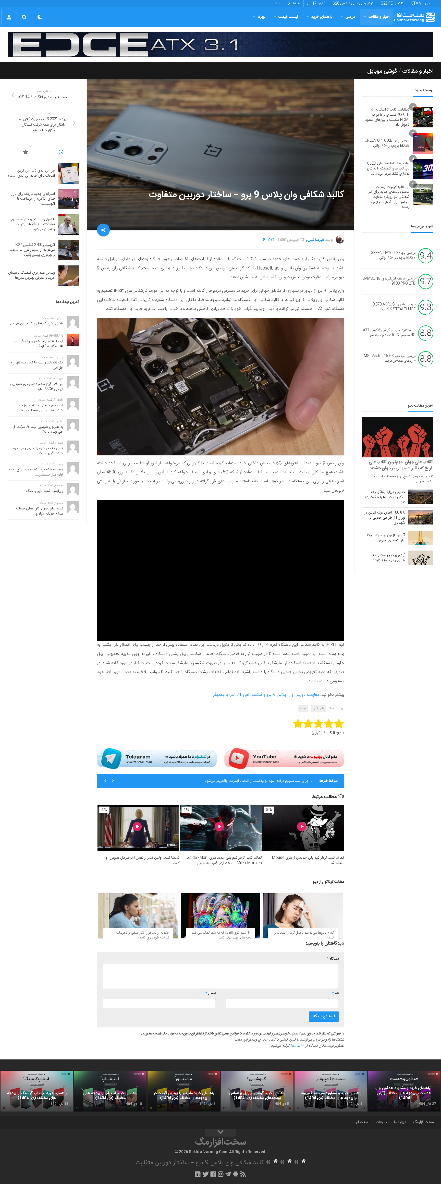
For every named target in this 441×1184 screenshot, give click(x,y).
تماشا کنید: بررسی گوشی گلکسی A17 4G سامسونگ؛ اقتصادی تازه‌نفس (389, 332)
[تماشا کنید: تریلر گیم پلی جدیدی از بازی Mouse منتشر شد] (303, 828)
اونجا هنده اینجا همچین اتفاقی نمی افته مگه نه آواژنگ (38, 343)
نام (335, 994)
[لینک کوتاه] (263, 240)
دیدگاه (333, 959)
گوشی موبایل (382, 71)
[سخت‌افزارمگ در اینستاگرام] (220, 1174)
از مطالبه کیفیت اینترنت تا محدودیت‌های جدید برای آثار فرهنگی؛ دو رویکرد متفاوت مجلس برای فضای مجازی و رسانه (389, 197)
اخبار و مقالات (379, 17)
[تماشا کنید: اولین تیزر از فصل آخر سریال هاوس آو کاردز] (138, 828)
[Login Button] (9, 17)
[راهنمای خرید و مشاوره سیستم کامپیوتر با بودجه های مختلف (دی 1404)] (331, 1091)
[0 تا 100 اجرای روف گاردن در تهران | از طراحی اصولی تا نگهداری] (420, 517)
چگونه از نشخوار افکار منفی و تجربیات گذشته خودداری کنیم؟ (142, 935)
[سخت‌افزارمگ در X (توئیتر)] (205, 1174)
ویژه (261, 17)
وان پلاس (318, 708)
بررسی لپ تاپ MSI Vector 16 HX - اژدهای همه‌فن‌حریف (389, 358)
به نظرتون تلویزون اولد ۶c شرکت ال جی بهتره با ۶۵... (38, 429)
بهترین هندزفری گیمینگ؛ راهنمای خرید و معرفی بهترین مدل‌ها (31, 275)
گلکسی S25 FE (392, 4)
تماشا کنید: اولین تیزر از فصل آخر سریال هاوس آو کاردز (142, 860)
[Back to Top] (220, 1133)
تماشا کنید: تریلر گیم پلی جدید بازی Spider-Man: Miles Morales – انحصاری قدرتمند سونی (224, 860)
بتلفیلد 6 (294, 4)
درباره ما (400, 1122)
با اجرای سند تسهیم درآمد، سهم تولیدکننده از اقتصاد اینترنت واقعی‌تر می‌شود (33, 224)
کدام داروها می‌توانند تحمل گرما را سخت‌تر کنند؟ (304, 935)
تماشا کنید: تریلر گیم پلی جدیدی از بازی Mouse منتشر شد (308, 860)
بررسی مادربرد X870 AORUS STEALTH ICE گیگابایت (394, 307)
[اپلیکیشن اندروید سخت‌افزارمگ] (235, 1174)
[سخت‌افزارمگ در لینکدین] (197, 1174)
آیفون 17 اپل (316, 4)
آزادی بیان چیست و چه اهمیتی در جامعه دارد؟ (389, 557)
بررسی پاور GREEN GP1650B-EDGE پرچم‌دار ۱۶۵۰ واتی (387, 143)
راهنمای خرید (321, 17)
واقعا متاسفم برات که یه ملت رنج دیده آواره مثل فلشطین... (36, 472)
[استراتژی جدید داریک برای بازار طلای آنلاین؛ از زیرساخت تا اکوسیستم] (68, 199)
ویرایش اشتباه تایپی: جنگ (44, 491)
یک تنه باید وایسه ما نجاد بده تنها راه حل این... (37, 365)
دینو (277, 4)
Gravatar (297, 1046)
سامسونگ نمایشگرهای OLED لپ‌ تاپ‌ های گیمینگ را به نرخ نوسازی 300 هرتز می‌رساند (388, 169)
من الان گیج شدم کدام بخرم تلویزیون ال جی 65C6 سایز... (36, 386)
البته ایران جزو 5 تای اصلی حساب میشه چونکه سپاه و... (39, 511)
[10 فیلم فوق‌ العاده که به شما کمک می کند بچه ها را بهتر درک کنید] (221, 915)
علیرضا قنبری (315, 240)
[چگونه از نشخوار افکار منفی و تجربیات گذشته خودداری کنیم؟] (138, 915)
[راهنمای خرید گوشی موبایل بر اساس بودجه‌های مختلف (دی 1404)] (257, 1091)
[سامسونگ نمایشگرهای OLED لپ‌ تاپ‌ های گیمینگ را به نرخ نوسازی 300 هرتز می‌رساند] (423, 169)
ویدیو (303, 708)
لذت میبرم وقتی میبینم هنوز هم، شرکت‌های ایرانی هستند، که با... (40, 408)
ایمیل (210, 994)
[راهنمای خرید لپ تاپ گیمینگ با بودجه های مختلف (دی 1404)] (37, 1091)
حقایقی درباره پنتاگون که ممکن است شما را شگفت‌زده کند (385, 497)
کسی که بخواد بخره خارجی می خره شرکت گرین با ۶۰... (38, 450)
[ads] (220, 44)
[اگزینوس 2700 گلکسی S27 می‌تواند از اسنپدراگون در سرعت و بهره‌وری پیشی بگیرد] (68, 250)
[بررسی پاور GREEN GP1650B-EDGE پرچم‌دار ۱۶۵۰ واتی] (423, 143)
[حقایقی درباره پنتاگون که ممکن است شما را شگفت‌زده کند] (420, 497)
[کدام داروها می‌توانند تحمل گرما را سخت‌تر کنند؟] (303, 915)
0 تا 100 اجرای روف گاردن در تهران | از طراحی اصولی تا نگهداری (384, 518)
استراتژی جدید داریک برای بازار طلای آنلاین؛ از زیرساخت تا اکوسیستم (33, 199)
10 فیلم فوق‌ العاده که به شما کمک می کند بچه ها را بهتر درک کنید (221, 935)
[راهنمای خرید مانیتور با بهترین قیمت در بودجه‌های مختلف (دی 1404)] (184, 1091)
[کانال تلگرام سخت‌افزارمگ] (228, 1174)
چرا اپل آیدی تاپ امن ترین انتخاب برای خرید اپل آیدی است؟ (31, 173)
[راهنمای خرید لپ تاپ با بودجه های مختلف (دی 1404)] (110, 1091)
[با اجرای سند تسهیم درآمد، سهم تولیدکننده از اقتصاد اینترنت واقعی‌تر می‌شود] (68, 224)
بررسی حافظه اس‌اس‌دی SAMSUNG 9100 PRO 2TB (388, 281)
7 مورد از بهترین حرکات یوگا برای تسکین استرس (386, 538)
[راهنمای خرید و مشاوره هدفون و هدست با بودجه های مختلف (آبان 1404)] (404, 1091)
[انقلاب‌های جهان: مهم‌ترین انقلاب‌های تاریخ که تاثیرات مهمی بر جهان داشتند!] (397, 437)
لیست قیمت (288, 17)
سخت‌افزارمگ (423, 1122)
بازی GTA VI (420, 4)
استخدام (362, 1122)
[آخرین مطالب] (61, 153)
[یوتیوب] (284, 758)
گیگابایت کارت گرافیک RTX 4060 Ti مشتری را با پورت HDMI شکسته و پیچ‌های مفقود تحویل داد (387, 117)
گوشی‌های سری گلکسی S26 (353, 4)
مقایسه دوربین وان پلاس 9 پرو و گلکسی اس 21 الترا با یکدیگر (266, 694)
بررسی (350, 17)
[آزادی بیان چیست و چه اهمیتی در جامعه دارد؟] (420, 558)
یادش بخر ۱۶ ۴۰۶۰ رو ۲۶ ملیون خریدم (36, 324)
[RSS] (243, 1174)
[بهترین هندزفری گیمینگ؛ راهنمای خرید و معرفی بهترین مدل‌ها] (68, 275)
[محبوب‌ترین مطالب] (25, 153)
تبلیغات (381, 1122)
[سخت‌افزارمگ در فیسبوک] (213, 1174)
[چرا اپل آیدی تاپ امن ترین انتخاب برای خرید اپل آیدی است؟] (68, 173)
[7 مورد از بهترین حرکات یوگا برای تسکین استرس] (420, 538)
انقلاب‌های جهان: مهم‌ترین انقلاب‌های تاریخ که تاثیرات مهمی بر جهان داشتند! (401, 465)
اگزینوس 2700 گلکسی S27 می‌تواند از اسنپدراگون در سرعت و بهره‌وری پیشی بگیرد (253, 781)
